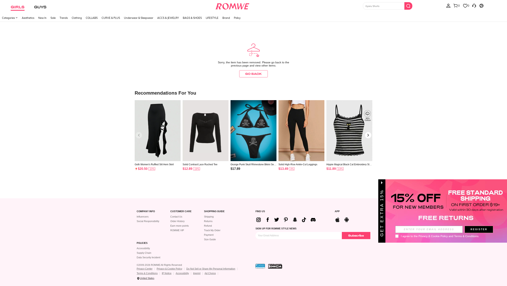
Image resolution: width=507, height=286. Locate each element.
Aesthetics (28, 17)
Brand (226, 17)
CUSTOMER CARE (181, 211)
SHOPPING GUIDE (214, 211)
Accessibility (143, 248)
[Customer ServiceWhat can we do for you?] (474, 5)
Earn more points (179, 225)
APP (337, 211)
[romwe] (232, 5)
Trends (64, 17)
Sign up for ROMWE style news (275, 228)
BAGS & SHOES (192, 17)
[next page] (368, 135)
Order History (177, 221)
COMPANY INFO (146, 211)
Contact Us (176, 216)
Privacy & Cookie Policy (169, 268)
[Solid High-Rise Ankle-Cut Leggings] (301, 130)
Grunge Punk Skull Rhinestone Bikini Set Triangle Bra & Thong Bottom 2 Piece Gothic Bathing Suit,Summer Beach (253, 164)
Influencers (143, 216)
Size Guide (210, 239)
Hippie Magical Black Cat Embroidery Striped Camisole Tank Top (349, 164)
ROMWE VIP (177, 230)
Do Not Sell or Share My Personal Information (210, 268)
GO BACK (253, 73)
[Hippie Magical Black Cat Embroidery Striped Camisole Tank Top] (349, 130)
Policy (237, 17)
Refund (208, 225)
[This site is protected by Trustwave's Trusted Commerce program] (260, 266)
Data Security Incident (148, 257)
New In (42, 17)
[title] (253, 92)
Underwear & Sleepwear (138, 17)
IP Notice (167, 273)
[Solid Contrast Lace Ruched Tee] (206, 130)
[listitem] (158, 140)
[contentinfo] (143, 169)
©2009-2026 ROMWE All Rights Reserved (159, 265)
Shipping (209, 216)
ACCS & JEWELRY (168, 17)
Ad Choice (210, 273)
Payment (208, 235)
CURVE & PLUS (111, 17)
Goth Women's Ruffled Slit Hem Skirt (154, 164)
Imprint (196, 273)
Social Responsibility (148, 221)
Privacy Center (144, 268)
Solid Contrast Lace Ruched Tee (200, 164)
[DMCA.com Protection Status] (275, 266)
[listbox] (448, 5)
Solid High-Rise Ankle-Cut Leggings (297, 164)
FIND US (260, 211)
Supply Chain (144, 253)
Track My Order (212, 230)
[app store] (337, 219)
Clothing (77, 17)
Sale (53, 17)
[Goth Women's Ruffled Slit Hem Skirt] (158, 130)
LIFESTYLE (212, 17)
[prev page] (139, 135)
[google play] (346, 219)
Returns (208, 221)
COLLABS (92, 17)
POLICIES (142, 243)
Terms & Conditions (147, 273)
